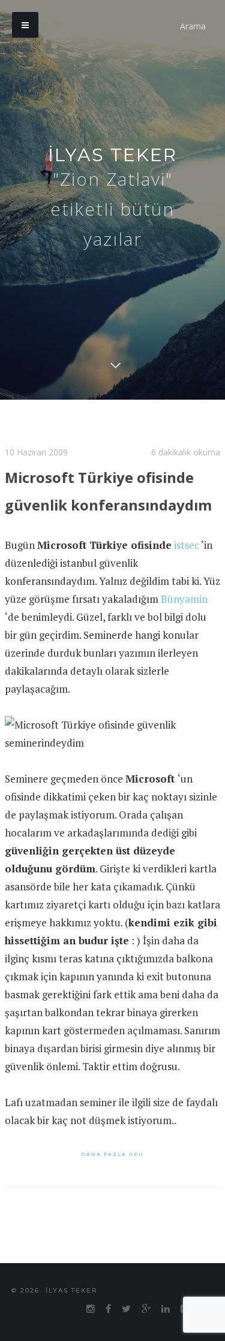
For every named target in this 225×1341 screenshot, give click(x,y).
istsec (186, 569)
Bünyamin (184, 623)
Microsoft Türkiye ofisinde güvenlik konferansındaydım (91, 502)
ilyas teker (112, 155)
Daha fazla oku (112, 1178)
